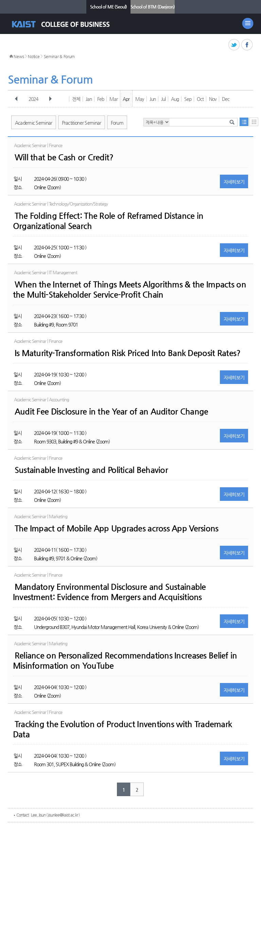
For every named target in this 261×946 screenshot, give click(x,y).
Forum (117, 122)
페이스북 (247, 45)
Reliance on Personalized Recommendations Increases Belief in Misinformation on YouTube (125, 660)
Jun (153, 99)
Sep (187, 99)
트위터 (234, 45)
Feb (100, 99)
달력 (253, 122)
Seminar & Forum (59, 56)
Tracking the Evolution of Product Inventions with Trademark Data (122, 729)
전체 (76, 99)
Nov (212, 99)
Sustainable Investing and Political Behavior (91, 470)
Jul (163, 99)
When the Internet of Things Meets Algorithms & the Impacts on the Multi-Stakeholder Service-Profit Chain (129, 289)
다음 (50, 98)
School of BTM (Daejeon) (152, 6)
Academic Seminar (33, 122)
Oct (200, 99)
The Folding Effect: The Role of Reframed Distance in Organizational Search (108, 221)
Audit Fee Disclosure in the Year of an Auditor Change (111, 411)
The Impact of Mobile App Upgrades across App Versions (117, 528)
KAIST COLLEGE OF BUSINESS (67, 24)
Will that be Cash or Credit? (64, 157)
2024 (33, 99)
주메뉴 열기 (248, 23)
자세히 (234, 182)
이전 (16, 98)
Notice (33, 56)
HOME (11, 56)
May (139, 99)
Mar (113, 99)
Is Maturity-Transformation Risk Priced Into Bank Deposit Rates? (128, 353)
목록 (244, 122)
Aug (175, 99)
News (19, 56)
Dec (225, 99)
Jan (89, 99)
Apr (126, 99)
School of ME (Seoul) (108, 6)
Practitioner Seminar (81, 122)
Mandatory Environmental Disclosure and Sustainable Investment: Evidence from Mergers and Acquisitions (109, 592)
